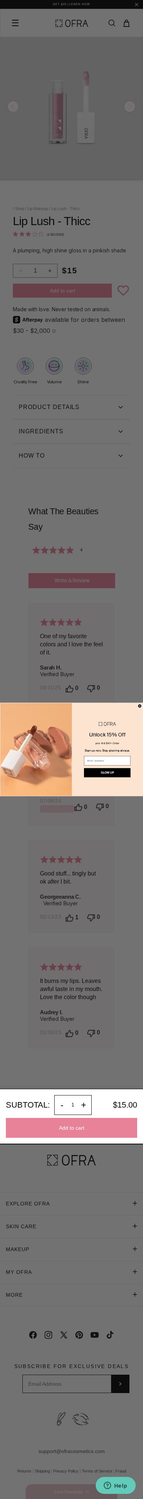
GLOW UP (107, 773)
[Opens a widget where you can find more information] (115, 1486)
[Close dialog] (140, 706)
